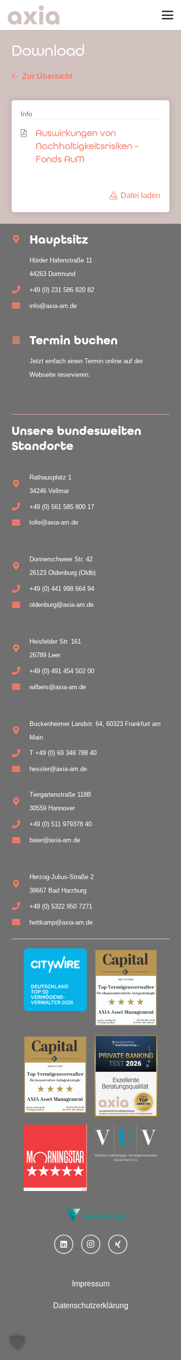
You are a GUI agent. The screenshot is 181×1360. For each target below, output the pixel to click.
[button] (167, 15)
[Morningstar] (55, 1158)
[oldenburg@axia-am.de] (20, 605)
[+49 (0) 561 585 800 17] (20, 507)
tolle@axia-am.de (53, 522)
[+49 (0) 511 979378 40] (20, 824)
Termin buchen (73, 340)
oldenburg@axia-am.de (61, 604)
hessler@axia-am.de (58, 769)
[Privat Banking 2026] (126, 1075)
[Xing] (117, 1244)
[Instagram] (90, 1244)
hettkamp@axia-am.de (61, 922)
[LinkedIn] (63, 1244)
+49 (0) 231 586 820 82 (61, 290)
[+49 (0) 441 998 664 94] (20, 589)
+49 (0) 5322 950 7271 (60, 906)
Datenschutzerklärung (90, 1305)
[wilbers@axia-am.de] (20, 687)
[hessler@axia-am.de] (20, 769)
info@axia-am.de (53, 305)
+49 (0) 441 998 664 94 (61, 588)
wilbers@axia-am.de (57, 687)
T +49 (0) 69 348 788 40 (63, 753)
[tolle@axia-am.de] (20, 523)
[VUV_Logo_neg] (126, 1143)
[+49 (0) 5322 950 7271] (20, 906)
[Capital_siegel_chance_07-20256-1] (126, 987)
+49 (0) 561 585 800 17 (61, 506)
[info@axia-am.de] (20, 306)
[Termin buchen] (20, 340)
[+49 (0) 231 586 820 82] (20, 290)
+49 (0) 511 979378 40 (60, 824)
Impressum (91, 1284)
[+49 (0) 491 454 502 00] (20, 671)
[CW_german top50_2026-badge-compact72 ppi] (55, 979)
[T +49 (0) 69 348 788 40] (20, 753)
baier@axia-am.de (54, 840)
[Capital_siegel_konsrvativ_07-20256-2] (55, 1074)
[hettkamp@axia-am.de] (20, 922)
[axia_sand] (33, 15)
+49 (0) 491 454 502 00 (61, 671)
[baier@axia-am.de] (20, 840)
